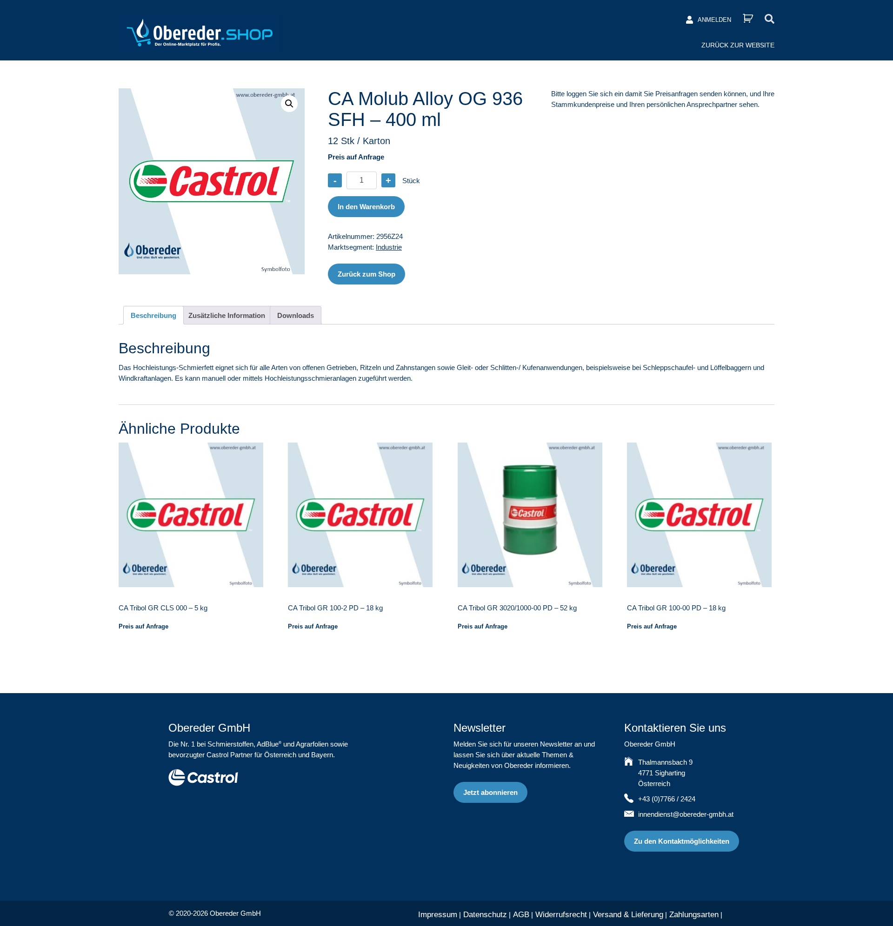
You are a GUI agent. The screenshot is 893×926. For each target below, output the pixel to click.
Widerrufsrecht (561, 914)
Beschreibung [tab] (153, 315)
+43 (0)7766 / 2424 (666, 799)
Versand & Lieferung (628, 914)
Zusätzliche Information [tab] (226, 315)
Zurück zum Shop (366, 274)
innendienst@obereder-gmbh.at (685, 814)
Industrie (389, 247)
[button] (289, 103)
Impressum (437, 914)
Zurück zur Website (737, 45)
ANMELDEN (714, 19)
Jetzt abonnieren (490, 792)
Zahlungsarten (694, 914)
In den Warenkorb (366, 207)
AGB (521, 914)
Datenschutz (485, 914)
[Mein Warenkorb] (748, 18)
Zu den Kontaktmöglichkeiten (681, 841)
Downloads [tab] (295, 315)
